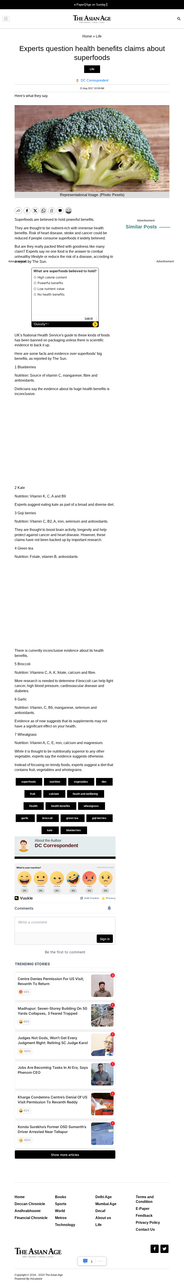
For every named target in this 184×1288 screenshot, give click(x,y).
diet (104, 781)
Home (20, 1197)
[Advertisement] (65, 441)
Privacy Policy (148, 1222)
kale (50, 830)
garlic (25, 818)
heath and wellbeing (86, 793)
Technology (65, 1225)
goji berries (99, 818)
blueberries (73, 830)
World (60, 1211)
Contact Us (145, 1229)
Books (60, 1197)
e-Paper (79, 4)
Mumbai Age (105, 1204)
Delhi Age (103, 1197)
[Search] (179, 19)
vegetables (81, 781)
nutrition (55, 781)
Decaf (100, 1211)
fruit (33, 793)
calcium (54, 793)
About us (103, 1218)
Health (33, 806)
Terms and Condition (145, 1199)
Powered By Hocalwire (28, 1278)
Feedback (144, 1215)
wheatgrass (91, 806)
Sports (60, 1204)
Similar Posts (141, 227)
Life (92, 69)
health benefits (61, 806)
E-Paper (142, 1209)
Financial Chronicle (31, 1218)
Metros (61, 1218)
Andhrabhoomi (27, 1211)
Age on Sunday (96, 4)
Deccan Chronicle (30, 1204)
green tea (72, 818)
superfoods (29, 781)
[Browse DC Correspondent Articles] (23, 845)
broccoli (47, 818)
